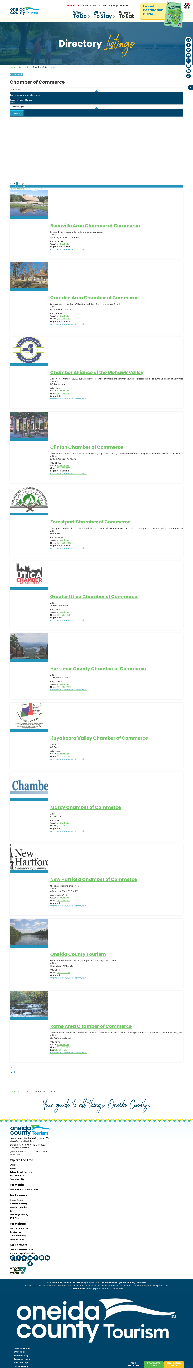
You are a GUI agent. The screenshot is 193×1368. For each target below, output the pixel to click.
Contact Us (15, 1232)
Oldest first (26, 189)
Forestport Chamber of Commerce (90, 522)
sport (27, 95)
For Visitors (18, 1224)
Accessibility (128, 1282)
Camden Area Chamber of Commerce (94, 297)
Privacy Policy (109, 1282)
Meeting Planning (18, 1203)
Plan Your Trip (127, 5)
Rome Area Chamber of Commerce (91, 1026)
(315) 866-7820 (64, 687)
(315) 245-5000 (64, 318)
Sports (13, 1211)
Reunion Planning (18, 1207)
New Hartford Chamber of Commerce (93, 879)
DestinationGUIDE (174, 1364)
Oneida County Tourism (78, 954)
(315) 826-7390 (64, 756)
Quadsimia (78, 1288)
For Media (17, 1185)
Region (12, 103)
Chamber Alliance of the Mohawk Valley (97, 372)
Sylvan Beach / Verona (21, 1172)
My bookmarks (16, 74)
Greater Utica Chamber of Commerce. (94, 596)
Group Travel (16, 1200)
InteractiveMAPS (153, 1364)
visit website (63, 244)
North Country (17, 1175)
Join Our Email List (19, 1228)
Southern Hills (17, 1179)
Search (16, 113)
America (73, 5)
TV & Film (14, 1218)
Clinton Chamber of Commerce (86, 447)
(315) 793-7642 (64, 543)
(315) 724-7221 (63, 972)
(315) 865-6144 (64, 825)
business (35, 95)
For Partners (18, 1245)
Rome (13, 1168)
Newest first (15, 189)
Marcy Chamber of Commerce (85, 807)
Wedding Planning (19, 1214)
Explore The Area (21, 1160)
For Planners (18, 1195)
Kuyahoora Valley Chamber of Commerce (99, 738)
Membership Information (22, 1253)
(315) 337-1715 (60, 1050)
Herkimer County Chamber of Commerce (98, 668)
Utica (12, 1165)
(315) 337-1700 (63, 1047)
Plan (133, 1364)
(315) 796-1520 (63, 900)
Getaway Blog (110, 5)
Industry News (17, 1239)
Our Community (18, 1235)
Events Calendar (91, 5)
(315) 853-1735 (63, 468)
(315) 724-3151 (63, 615)
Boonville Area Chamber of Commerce (95, 225)
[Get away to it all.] (96, 1345)
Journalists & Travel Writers (24, 1189)
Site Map (141, 1282)
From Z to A (37, 189)
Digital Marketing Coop (21, 1249)
